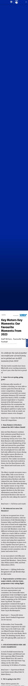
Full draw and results (18, 504)
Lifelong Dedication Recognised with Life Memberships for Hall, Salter (13, 571)
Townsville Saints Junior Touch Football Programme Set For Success (12, 617)
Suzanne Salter (6, 522)
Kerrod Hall (19, 522)
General (4, 314)
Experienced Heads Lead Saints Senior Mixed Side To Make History (12, 672)
